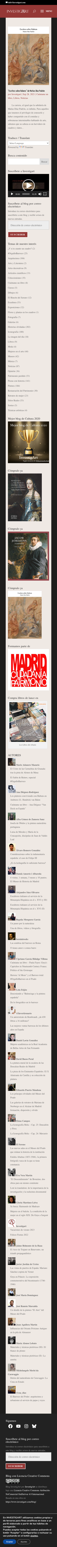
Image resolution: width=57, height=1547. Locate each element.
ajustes (34, 1535)
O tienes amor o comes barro (23, 947)
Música (11, 361)
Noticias (24, 97)
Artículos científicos (17, 273)
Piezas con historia (16, 380)
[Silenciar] (39, 194)
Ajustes (24, 1541)
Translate (29, 147)
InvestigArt (30, 1486)
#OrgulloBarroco (15, 253)
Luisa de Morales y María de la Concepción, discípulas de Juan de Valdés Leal (28, 835)
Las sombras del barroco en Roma (25, 942)
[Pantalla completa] (45, 194)
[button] (28, 185)
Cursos (11, 287)
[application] (28, 185)
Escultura (12, 302)
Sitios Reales (13, 400)
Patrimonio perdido (16, 375)
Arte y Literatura (15, 263)
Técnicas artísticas (16, 410)
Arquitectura (13, 258)
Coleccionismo (14, 277)
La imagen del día (16, 336)
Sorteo (11, 405)
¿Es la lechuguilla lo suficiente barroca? (28, 862)
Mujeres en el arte (16, 351)
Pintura (11, 385)
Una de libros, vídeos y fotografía (25, 928)
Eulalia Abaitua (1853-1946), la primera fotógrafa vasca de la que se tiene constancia (28, 1160)
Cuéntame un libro (16, 282)
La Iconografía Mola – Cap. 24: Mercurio (29, 1133)
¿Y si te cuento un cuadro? (20, 248)
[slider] (26, 194)
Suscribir (17, 234)
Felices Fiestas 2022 (19, 1234)
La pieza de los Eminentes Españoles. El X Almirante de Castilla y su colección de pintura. (29, 1075)
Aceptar (9, 1541)
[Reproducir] (12, 194)
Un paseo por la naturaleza (22, 923)
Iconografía (13, 331)
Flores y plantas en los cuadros (21, 312)
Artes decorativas (15, 268)
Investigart (16, 94)
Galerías (11, 322)
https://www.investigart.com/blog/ (21, 1501)
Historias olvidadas (16, 326)
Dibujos (11, 292)
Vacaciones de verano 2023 (22, 1229)
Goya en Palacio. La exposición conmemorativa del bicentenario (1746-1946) (28, 1280)
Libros (16, 97)
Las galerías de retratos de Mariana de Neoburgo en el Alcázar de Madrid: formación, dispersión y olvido (27, 1106)
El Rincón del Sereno (17, 297)
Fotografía (12, 317)
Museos (11, 356)
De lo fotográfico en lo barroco (24, 1002)
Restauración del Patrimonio (20, 390)
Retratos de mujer (16, 395)
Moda (10, 346)
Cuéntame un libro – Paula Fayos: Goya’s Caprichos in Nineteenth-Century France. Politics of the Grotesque (28, 966)
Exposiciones (14, 307)
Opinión (11, 371)
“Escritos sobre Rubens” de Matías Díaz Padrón (26, 91)
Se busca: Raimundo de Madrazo (25, 1206)
